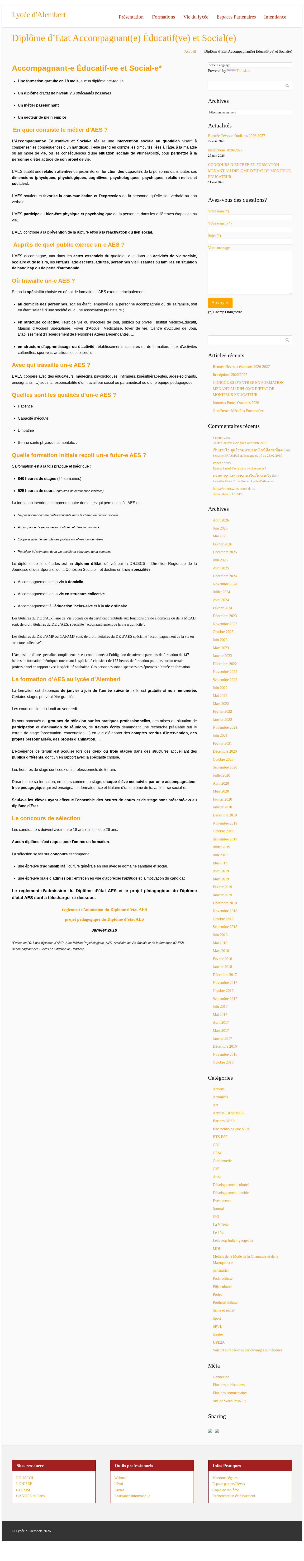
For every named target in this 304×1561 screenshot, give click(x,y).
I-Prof (118, 1484)
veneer (218, 437)
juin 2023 (220, 640)
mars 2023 (221, 648)
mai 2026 (220, 536)
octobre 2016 (223, 1062)
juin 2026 (220, 528)
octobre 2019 (223, 831)
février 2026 (222, 544)
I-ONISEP (24, 1484)
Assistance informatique (132, 1496)
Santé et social (223, 1310)
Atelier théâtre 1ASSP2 (227, 494)
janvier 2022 (222, 719)
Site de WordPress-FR (229, 1401)
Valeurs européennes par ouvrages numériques (247, 1350)
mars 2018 (221, 951)
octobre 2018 (223, 919)
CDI (216, 1145)
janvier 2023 (222, 656)
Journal (218, 1209)
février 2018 (222, 959)
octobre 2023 (223, 632)
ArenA (119, 1490)
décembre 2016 (225, 1046)
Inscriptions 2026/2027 (225, 150)
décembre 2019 (225, 815)
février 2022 (222, 711)
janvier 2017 (222, 1038)
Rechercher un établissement (233, 1496)
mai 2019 (220, 863)
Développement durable (231, 1193)
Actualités (220, 1097)
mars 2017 (221, 1030)
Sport (217, 1318)
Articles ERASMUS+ (229, 1113)
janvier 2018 (222, 967)
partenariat (220, 1270)
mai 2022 (220, 696)
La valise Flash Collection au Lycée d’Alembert (243, 481)
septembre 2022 (225, 680)
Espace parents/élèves (228, 1484)
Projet (217, 1294)
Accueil (190, 51)
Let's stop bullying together (233, 1240)
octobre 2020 (223, 759)
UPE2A (219, 1342)
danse (217, 1177)
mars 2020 (221, 791)
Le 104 (218, 1233)
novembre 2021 (225, 727)
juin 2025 (220, 560)
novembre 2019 (225, 823)
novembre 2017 (225, 982)
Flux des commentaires (230, 1393)
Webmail (121, 1478)
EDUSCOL (25, 1478)
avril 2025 (221, 568)
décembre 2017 (225, 975)
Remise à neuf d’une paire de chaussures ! (239, 468)
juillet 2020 (221, 775)
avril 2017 (221, 1022)
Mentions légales (225, 1478)
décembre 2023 (225, 616)
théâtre (218, 1334)
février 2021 (222, 743)
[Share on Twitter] (218, 1431)
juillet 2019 (221, 847)
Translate (243, 71)
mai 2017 (220, 1015)
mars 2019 (221, 879)
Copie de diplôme (225, 1490)
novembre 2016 (225, 1054)
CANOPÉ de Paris (30, 1496)
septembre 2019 (225, 839)
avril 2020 (221, 783)
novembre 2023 (225, 624)
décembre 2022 (225, 664)
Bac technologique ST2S (231, 1129)
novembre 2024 (225, 584)
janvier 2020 (222, 807)
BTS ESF (220, 1137)
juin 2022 (220, 688)
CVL (217, 1169)
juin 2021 (220, 735)
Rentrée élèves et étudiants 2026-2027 (236, 136)
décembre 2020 (225, 751)
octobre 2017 (223, 991)
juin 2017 (220, 1006)
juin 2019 (220, 855)
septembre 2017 (225, 999)
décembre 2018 (225, 903)
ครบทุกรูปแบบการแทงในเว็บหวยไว (242, 476)
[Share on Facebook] (211, 1431)
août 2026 (221, 520)
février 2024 (222, 608)
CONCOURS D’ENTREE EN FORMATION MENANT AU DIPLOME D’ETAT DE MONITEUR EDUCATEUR (249, 171)
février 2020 (222, 799)
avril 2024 (221, 600)
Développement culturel (231, 1185)
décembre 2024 (225, 576)
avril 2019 (221, 871)
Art (215, 1105)
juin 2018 (220, 935)
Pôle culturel (222, 1286)
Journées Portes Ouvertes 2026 (236, 403)
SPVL (217, 1326)
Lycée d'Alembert (39, 14)
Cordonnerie (222, 1161)
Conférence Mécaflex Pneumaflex (238, 411)
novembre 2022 (225, 672)
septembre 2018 (225, 927)
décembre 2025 (225, 552)
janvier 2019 (222, 895)
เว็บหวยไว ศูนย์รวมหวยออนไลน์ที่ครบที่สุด (248, 450)
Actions (218, 1089)
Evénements (222, 1201)
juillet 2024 (221, 592)
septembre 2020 (225, 767)
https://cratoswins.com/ (230, 489)
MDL (217, 1249)
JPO (216, 1216)
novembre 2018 (225, 911)
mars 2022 (221, 704)
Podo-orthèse (223, 1278)
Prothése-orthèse (225, 1302)
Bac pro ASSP (224, 1121)
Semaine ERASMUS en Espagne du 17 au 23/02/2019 (247, 455)
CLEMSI (23, 1490)
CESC (218, 1153)
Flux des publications (229, 1385)
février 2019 (222, 887)
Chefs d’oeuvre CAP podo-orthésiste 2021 (240, 443)
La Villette (220, 1225)
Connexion (221, 1377)
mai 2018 (220, 943)
